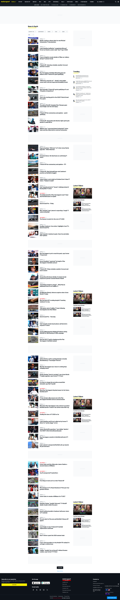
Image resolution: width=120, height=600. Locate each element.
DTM (49, 1)
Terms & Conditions (53, 596)
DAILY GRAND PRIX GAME (45, 4)
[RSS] (47, 590)
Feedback (95, 581)
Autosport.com (65, 588)
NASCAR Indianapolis (82, 4)
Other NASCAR (84, 1)
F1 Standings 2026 (63, 4)
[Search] (115, 1)
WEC (40, 1)
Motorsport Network (57, 598)
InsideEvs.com (65, 582)
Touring (92, 1)
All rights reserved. (66, 598)
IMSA (45, 1)
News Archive (60, 571)
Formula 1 (13, 1)
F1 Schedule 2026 (55, 4)
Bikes (76, 1)
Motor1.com (64, 584)
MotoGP (20, 1)
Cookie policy (60, 596)
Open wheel (56, 1)
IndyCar (34, 1)
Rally (62, 1)
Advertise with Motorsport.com (99, 583)
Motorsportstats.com (66, 590)
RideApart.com (65, 592)
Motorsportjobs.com (66, 586)
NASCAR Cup (27, 1)
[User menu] (118, 1)
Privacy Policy (66, 596)
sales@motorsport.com (97, 587)
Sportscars (70, 1)
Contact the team (96, 585)
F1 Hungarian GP (72, 4)
